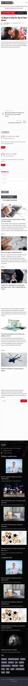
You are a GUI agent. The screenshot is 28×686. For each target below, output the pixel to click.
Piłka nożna (15, 665)
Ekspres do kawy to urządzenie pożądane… (11, 630)
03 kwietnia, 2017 (17, 23)
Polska (21, 665)
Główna (12, 6)
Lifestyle (21, 662)
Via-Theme (14, 681)
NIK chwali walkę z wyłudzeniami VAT (11, 252)
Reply (3, 147)
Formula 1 (11, 662)
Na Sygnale (11, 679)
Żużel (8, 672)
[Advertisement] (14, 63)
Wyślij (5, 192)
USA (8, 669)
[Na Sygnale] (8, 2)
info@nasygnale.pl (8, 452)
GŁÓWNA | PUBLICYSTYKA (21, 6)
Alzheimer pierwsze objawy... (9, 650)
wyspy (12, 669)
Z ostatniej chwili (20, 669)
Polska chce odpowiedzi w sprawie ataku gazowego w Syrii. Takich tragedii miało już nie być (13, 287)
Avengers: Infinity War (13, 659)
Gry (16, 662)
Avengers (4, 659)
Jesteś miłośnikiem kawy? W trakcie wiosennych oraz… (13, 528)
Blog (9, 6)
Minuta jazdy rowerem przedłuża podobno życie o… (12, 504)
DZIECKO (23, 659)
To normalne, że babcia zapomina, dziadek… (11, 652)
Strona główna (3, 6)
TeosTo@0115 (6, 23)
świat (3, 672)
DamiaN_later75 (9, 154)
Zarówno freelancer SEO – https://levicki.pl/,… (11, 481)
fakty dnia (4, 662)
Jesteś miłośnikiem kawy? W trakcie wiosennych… (12, 606)
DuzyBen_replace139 (10, 136)
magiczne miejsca (6, 665)
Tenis (3, 669)
